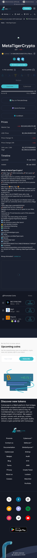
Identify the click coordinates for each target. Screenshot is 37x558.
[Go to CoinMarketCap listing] (18, 321)
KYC (27, 461)
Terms (9, 465)
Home (2, 22)
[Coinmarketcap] (28, 499)
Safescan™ (28, 443)
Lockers (28, 474)
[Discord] (18, 508)
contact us (17, 256)
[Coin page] (14, 303)
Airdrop (27, 452)
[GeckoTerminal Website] (15, 321)
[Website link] (14, 59)
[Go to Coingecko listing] (12, 321)
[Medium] (28, 508)
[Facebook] (18, 499)
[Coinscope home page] (6, 8)
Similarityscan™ (27, 447)
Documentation (9, 447)
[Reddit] (9, 508)
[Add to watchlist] (3, 303)
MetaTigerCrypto (11, 22)
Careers (9, 479)
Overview (9, 86)
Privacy (9, 470)
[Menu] (34, 8)
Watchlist (27, 479)
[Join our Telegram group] (18, 518)
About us (9, 474)
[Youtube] (28, 518)
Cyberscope (9, 452)
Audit (28, 456)
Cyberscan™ (27, 438)
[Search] (34, 14)
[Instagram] (9, 518)
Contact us (9, 443)
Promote (27, 8)
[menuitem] (6, 14)
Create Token (28, 470)
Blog (9, 461)
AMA (28, 465)
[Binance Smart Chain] (3, 54)
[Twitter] (9, 499)
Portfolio (28, 483)
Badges (18, 80)
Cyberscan (27, 86)
